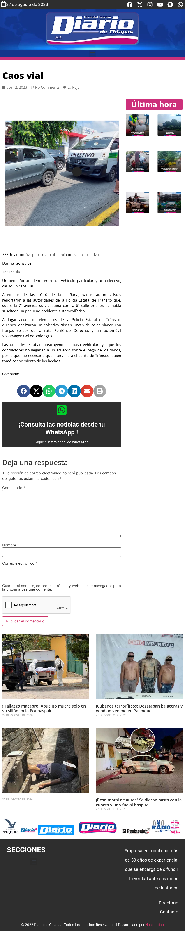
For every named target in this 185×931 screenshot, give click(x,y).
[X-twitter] (140, 5)
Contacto (169, 911)
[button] (92, 53)
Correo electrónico (19, 563)
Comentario (13, 487)
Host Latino (154, 925)
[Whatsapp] (180, 5)
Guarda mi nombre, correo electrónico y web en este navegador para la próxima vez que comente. (61, 587)
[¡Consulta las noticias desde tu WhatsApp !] (61, 410)
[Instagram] (150, 5)
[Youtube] (160, 5)
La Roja (73, 87)
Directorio (168, 902)
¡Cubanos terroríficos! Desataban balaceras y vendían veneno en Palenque (139, 708)
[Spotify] (170, 5)
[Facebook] (130, 5)
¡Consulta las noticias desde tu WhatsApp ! (61, 428)
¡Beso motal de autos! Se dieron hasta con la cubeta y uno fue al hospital (139, 802)
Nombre (10, 545)
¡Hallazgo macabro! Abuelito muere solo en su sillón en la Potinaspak (44, 708)
